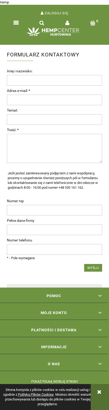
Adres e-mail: (18, 91)
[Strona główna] (54, 33)
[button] (16, 23)
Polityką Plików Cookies (36, 394)
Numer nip (15, 201)
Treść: (13, 130)
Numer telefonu (19, 240)
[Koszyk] (93, 23)
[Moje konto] (67, 23)
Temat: (12, 110)
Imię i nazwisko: (20, 71)
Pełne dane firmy (20, 220)
